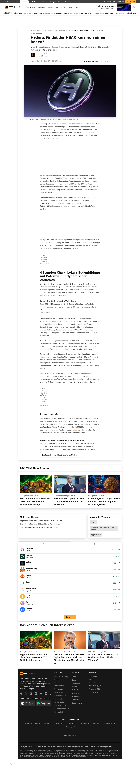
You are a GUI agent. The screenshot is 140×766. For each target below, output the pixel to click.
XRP (65, 7)
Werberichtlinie (60, 705)
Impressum (58, 689)
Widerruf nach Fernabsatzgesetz (104, 723)
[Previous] (2, 762)
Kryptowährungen (61, 30)
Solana (77, 7)
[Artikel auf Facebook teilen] (38, 61)
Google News (77, 703)
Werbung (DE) (94, 689)
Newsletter (76, 700)
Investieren (76, 683)
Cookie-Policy (59, 723)
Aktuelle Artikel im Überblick (46, 30)
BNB (70, 7)
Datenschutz (59, 692)
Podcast (75, 690)
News (74, 677)
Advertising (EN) (95, 686)
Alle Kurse (41, 7)
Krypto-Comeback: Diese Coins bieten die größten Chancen (41, 521)
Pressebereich (94, 692)
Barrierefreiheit (60, 695)
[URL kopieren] (60, 61)
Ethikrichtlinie (59, 702)
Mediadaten (59, 686)
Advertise (121, 1)
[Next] (7, 762)
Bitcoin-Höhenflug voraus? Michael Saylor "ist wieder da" (40, 524)
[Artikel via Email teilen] (56, 61)
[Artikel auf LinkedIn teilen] (45, 61)
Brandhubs (76, 696)
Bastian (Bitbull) (43, 54)
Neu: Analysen (31, 7)
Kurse (74, 680)
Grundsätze (59, 699)
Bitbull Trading (58, 427)
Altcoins (71, 30)
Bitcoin (50, 7)
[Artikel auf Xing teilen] (49, 61)
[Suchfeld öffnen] (134, 7)
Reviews (75, 686)
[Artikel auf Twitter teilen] (41, 61)
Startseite (33, 30)
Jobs (56, 682)
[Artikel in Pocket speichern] (53, 61)
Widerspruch (70, 727)
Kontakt (92, 682)
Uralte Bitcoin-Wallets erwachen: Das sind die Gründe (39, 527)
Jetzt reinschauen (46, 313)
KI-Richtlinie (59, 712)
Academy (75, 693)
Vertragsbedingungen (32, 723)
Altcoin (93, 522)
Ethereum (58, 7)
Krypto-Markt (96, 535)
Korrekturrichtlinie (61, 709)
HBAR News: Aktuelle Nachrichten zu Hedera (104, 528)
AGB (65, 735)
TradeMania (71, 430)
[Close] (10, 763)
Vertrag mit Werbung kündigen (78, 723)
